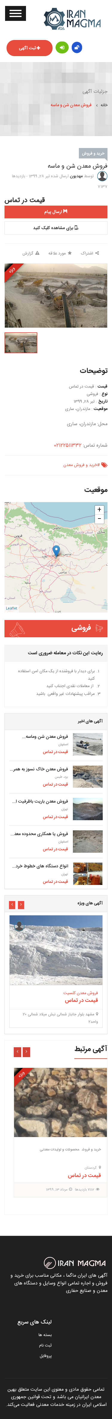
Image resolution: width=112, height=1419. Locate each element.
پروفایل (46, 1356)
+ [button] (99, 510)
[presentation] (21, 905)
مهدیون (76, 176)
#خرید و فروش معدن (81, 465)
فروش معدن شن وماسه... (45, 737)
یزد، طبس (61, 777)
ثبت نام (45, 1345)
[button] (56, 228)
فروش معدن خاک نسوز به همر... (39, 769)
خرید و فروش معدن (64, 1125)
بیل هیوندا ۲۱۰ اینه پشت (77, 968)
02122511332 (68, 446)
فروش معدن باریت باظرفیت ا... (40, 801)
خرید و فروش (93, 153)
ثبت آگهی (27, 48)
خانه (104, 105)
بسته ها (45, 1335)
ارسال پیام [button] (53, 212)
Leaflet (11, 608)
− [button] (99, 519)
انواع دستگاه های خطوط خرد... (40, 866)
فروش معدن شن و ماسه (71, 105)
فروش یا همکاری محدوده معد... (39, 834)
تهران (64, 809)
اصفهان (63, 744)
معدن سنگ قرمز (77, 1134)
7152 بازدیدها (84, 1165)
